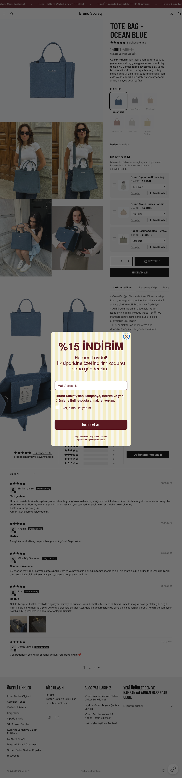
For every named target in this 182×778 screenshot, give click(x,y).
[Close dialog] (126, 336)
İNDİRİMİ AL (91, 425)
